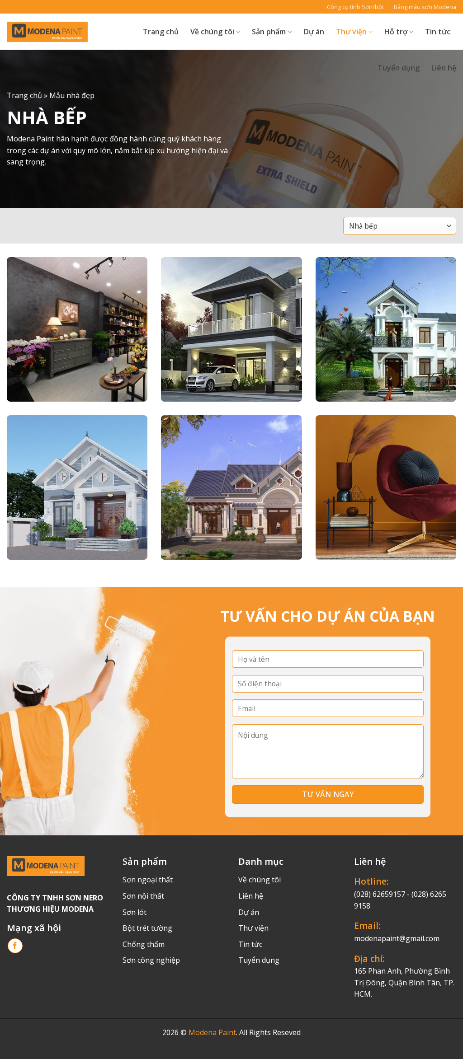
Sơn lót (134, 912)
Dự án (314, 32)
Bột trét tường (147, 928)
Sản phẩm (269, 32)
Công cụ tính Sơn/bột (355, 7)
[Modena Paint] (47, 32)
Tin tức (437, 32)
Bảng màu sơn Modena (425, 7)
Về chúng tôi (212, 32)
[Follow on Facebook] (15, 945)
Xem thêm (31, 371)
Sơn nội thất (143, 896)
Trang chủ (161, 32)
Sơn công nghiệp (151, 960)
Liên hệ (443, 68)
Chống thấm (144, 944)
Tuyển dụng (399, 68)
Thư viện (253, 928)
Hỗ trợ (395, 32)
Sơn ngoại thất (148, 880)
